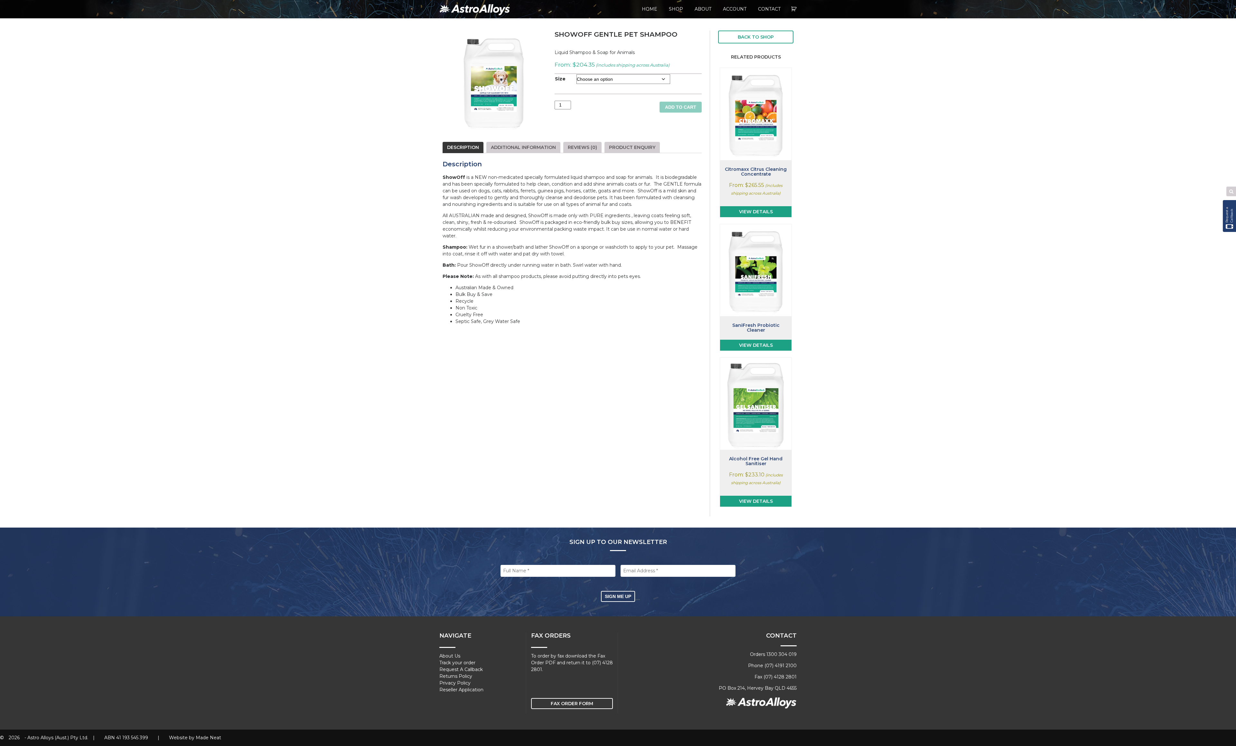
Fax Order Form (572, 703)
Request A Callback (461, 669)
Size (560, 79)
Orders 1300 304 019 (773, 654)
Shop (676, 9)
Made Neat (208, 738)
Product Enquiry (632, 147)
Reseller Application (461, 690)
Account (734, 9)
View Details (756, 212)
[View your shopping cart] (794, 9)
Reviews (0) (582, 147)
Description (463, 147)
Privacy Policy (455, 683)
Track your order (457, 663)
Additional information (523, 147)
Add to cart (680, 107)
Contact (769, 9)
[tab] (463, 147)
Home (649, 9)
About (703, 9)
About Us (449, 656)
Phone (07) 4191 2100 (772, 665)
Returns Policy (455, 676)
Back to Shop (756, 37)
